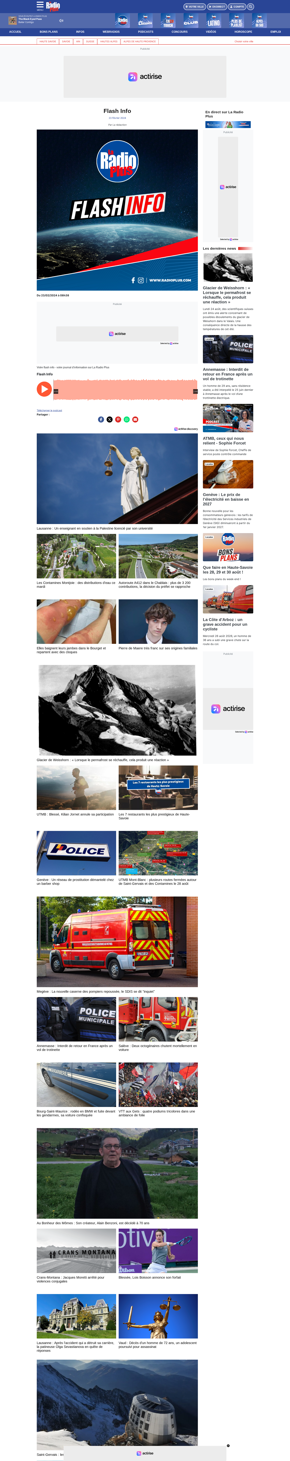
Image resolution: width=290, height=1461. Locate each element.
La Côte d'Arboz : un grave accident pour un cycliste (225, 624)
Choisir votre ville (244, 41)
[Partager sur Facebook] (100, 421)
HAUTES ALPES (108, 41)
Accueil (15, 31)
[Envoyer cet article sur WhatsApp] (126, 421)
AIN (78, 41)
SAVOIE (66, 41)
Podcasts (145, 31)
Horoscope (243, 31)
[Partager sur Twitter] (109, 421)
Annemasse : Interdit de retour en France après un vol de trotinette (228, 374)
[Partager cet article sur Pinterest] (117, 421)
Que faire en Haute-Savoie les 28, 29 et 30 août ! (228, 569)
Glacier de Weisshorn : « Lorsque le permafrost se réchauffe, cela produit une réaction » (227, 295)
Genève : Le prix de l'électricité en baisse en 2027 (226, 499)
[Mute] (61, 20)
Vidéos (211, 31)
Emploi (276, 31)
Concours (180, 31)
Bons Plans (49, 31)
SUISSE (90, 41)
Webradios (111, 31)
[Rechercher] (250, 6)
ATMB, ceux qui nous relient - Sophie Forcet (224, 440)
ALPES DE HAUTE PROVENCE (140, 41)
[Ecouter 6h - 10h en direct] (228, 124)
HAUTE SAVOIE (48, 41)
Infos (80, 31)
